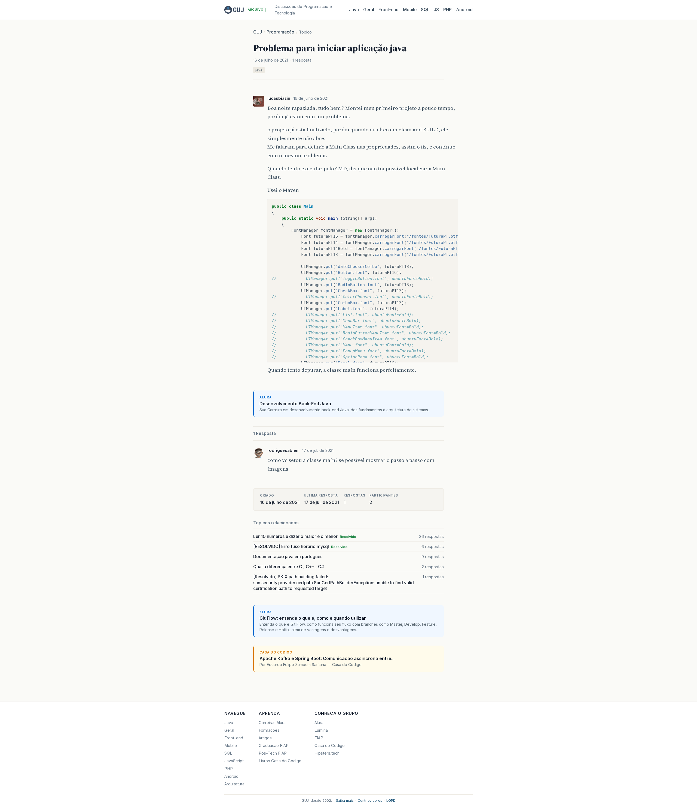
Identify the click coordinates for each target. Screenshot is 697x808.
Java (354, 9)
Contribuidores (370, 800)
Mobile (410, 9)
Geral (368, 9)
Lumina (321, 730)
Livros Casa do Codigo (280, 760)
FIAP (318, 738)
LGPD (391, 800)
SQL (425, 9)
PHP (447, 9)
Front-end (233, 738)
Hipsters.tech (327, 753)
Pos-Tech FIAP (273, 753)
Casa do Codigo (329, 745)
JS (436, 9)
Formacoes (269, 730)
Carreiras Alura (272, 722)
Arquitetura (234, 784)
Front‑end (388, 9)
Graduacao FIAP (274, 745)
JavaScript (234, 760)
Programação (280, 32)
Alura (318, 722)
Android (464, 9)
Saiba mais (345, 800)
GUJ (257, 32)
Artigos (265, 738)
